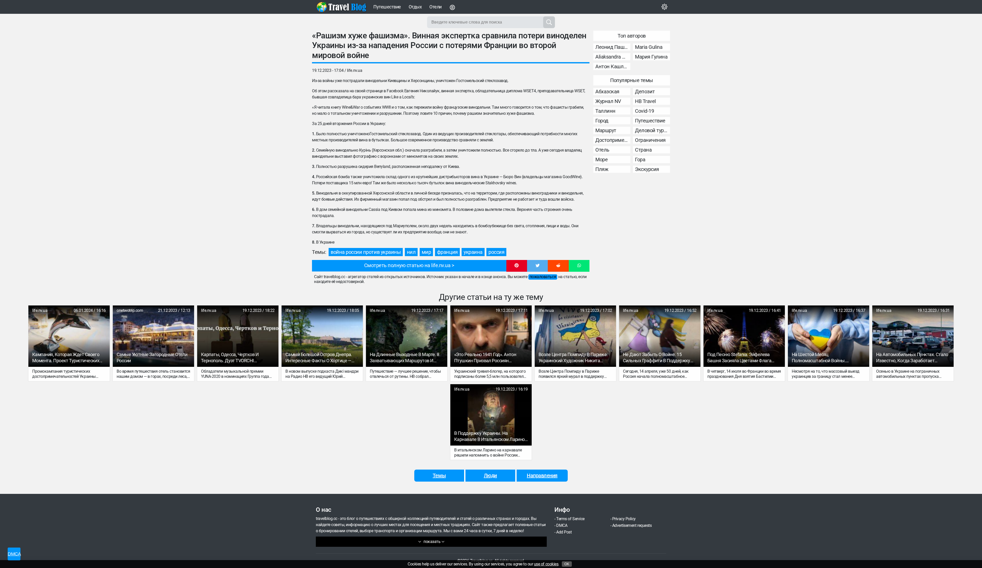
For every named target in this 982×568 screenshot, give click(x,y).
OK (566, 564)
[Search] (549, 22)
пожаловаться (543, 276)
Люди (490, 475)
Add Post (564, 532)
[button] (516, 266)
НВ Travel (645, 101)
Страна (643, 150)
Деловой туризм (652, 130)
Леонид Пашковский (612, 47)
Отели (435, 6)
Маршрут (605, 130)
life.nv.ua (354, 70)
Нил (411, 252)
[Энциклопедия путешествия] (341, 7)
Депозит (645, 91)
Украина (473, 252)
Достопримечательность (612, 140)
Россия (496, 252)
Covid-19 (644, 111)
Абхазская (607, 91)
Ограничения (650, 140)
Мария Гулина (651, 57)
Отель (602, 150)
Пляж (601, 169)
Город (601, 121)
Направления (542, 475)
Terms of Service (570, 518)
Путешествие (387, 6)
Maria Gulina (648, 47)
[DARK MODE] (664, 7)
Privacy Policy (624, 518)
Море (601, 159)
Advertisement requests (632, 525)
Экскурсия (647, 169)
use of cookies (546, 564)
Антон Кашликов (612, 66)
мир (426, 252)
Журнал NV (608, 101)
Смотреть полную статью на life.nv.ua (407, 265)
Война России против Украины (366, 252)
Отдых (415, 6)
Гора (640, 159)
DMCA (561, 525)
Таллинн (605, 111)
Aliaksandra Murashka (612, 57)
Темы (439, 475)
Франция (447, 252)
